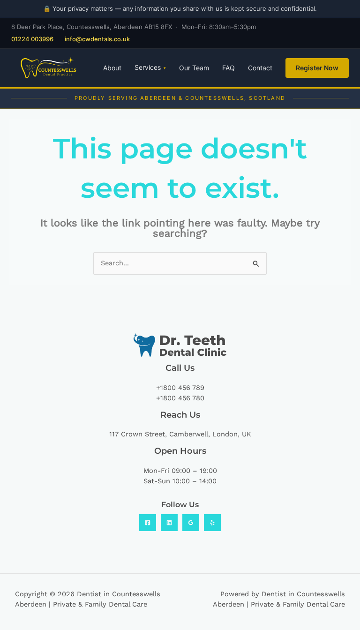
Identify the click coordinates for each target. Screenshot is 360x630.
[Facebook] (147, 522)
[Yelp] (212, 522)
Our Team (194, 68)
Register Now (317, 68)
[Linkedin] (169, 522)
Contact (260, 68)
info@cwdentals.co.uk (97, 39)
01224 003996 (32, 39)
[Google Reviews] (190, 522)
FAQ (228, 68)
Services (150, 67)
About (112, 68)
